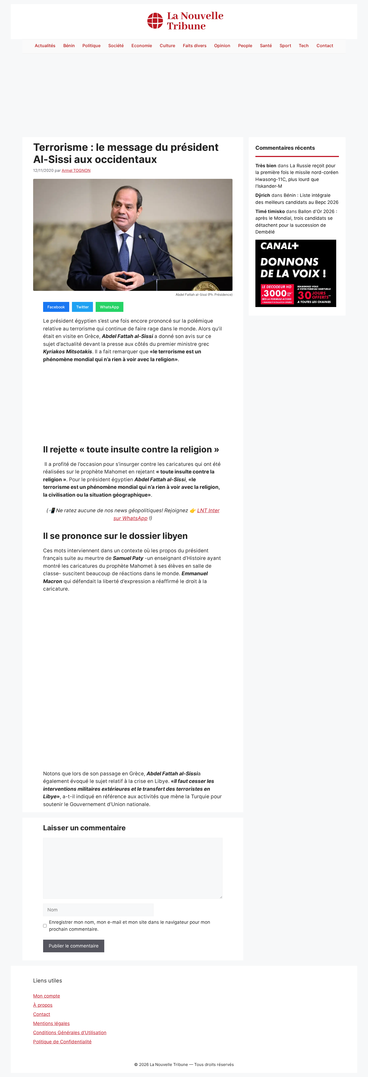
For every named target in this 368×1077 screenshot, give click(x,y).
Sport (285, 45)
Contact (325, 45)
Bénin (69, 45)
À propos (43, 1005)
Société (116, 45)
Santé (266, 45)
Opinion (222, 45)
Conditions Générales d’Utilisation (69, 1032)
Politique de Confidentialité (62, 1041)
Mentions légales (51, 1023)
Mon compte (46, 996)
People (245, 45)
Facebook (56, 307)
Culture (167, 45)
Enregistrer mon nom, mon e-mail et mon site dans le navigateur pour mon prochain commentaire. (129, 925)
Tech (304, 45)
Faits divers (195, 45)
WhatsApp (109, 307)
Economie (141, 45)
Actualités (45, 45)
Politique (91, 45)
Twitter (82, 307)
